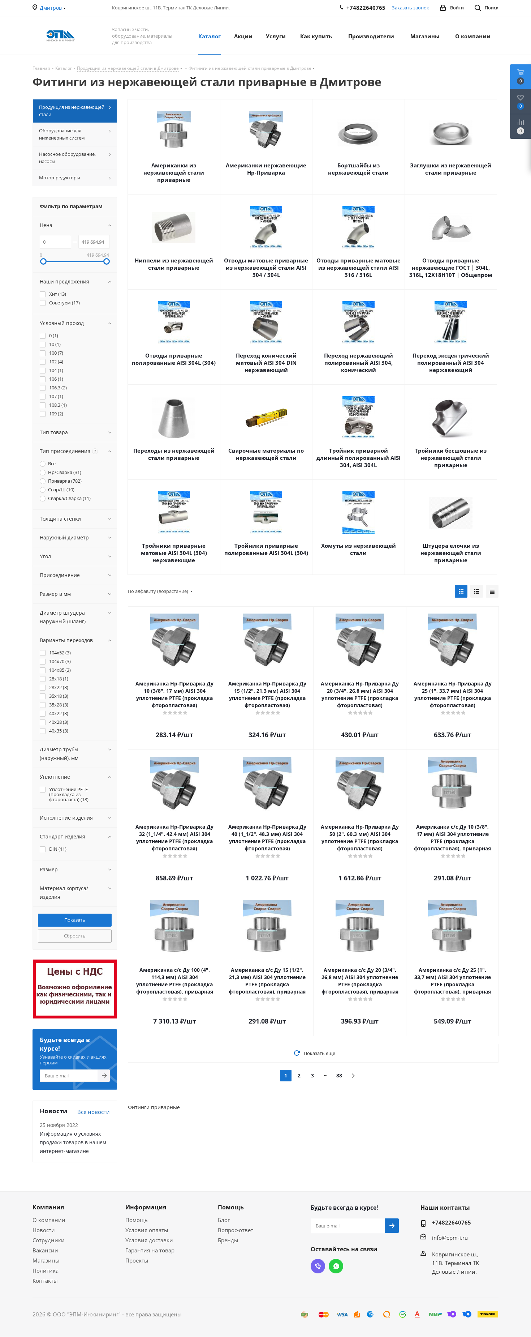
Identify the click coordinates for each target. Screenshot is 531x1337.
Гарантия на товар (149, 1250)
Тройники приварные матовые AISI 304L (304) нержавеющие (174, 553)
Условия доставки (149, 1240)
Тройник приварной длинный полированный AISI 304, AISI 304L (358, 458)
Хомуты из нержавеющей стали (358, 549)
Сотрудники (49, 1240)
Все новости (93, 1111)
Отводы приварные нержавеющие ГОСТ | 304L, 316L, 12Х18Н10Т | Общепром (450, 267)
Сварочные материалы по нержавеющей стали (266, 454)
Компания (48, 1207)
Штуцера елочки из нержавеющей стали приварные (450, 553)
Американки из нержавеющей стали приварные (173, 172)
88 (339, 1075)
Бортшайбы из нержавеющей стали (358, 169)
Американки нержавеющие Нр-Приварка (266, 169)
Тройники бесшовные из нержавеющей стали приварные (451, 458)
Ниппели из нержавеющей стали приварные (174, 264)
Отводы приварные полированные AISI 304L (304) (174, 359)
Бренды (228, 1240)
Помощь (136, 1219)
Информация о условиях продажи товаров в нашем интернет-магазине (73, 1142)
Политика (46, 1270)
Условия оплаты (146, 1230)
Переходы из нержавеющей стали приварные (174, 454)
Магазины (46, 1260)
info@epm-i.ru (450, 1237)
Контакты (45, 1280)
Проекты (136, 1260)
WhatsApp (336, 1266)
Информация (145, 1207)
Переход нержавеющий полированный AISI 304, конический (358, 362)
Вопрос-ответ (235, 1230)
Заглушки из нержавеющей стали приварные (450, 169)
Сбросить (75, 935)
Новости (44, 1230)
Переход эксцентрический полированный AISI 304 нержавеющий (451, 362)
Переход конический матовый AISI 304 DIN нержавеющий (266, 362)
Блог (224, 1219)
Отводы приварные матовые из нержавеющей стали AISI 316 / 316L (358, 267)
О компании (49, 1219)
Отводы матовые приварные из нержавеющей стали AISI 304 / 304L (266, 267)
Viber (318, 1266)
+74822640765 (451, 1222)
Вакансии (45, 1250)
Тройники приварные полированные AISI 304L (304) (266, 549)
